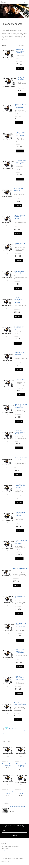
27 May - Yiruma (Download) (22, 78)
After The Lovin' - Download (20, 353)
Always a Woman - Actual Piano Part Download (20, 596)
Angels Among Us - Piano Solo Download (20, 703)
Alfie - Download (21, 379)
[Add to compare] (8, 60)
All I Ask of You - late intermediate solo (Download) (20, 432)
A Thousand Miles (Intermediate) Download (21, 162)
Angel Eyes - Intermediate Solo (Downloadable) (20, 677)
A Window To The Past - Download (20, 244)
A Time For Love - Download (19, 189)
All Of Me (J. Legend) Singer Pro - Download (21, 513)
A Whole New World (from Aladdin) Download (19, 216)
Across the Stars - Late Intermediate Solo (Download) (20, 271)
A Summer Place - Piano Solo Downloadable (20, 134)
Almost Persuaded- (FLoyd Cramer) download (20, 569)
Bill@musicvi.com (7, 851)
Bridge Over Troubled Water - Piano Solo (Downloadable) (21, 765)
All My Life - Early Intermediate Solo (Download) (20, 485)
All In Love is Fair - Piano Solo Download (20, 458)
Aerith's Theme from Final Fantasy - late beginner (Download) (19, 327)
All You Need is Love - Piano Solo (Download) (21, 542)
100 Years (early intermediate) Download (20, 51)
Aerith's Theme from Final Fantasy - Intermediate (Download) (19, 300)
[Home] (4, 3)
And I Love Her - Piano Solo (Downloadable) (20, 651)
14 (24, 730)
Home (3, 20)
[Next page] (3, 733)
